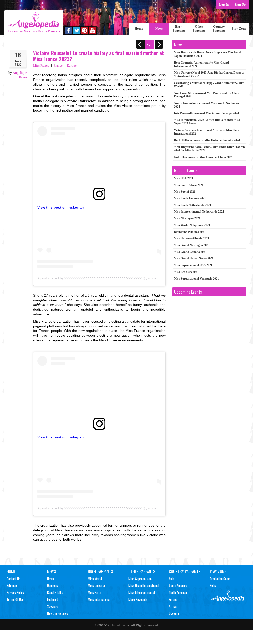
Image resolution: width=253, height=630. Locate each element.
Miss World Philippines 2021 (192, 225)
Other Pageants (199, 28)
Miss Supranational (140, 578)
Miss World (95, 578)
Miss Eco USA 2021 (186, 272)
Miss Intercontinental (141, 592)
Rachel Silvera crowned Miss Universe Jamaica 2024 (207, 140)
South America (178, 585)
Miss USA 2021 (183, 178)
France (58, 65)
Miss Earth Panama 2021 (190, 198)
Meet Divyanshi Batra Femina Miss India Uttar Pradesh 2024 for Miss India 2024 (209, 148)
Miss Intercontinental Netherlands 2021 (199, 211)
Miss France (41, 65)
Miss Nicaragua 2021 (187, 218)
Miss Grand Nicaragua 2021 (192, 245)
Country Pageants (219, 28)
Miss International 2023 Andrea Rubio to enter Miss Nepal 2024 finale (207, 121)
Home (139, 28)
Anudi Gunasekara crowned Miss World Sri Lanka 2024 (206, 104)
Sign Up (240, 4)
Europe (72, 65)
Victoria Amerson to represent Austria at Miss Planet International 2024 (207, 131)
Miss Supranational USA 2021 (193, 265)
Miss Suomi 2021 (184, 191)
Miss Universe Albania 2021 (191, 238)
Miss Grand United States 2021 (193, 258)
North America (178, 592)
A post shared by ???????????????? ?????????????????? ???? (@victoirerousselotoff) (107, 278)
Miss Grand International (143, 585)
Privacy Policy (15, 592)
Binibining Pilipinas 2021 (190, 231)
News (159, 28)
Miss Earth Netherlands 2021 (192, 205)
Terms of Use (15, 599)
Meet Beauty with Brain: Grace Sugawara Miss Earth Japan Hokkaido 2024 (208, 54)
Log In (224, 4)
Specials (52, 606)
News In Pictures (57, 613)
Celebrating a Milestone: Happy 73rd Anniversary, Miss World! (209, 84)
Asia (171, 578)
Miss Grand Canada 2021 (190, 252)
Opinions (52, 585)
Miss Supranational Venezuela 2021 (196, 278)
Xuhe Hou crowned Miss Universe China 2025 (203, 157)
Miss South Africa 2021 (188, 185)
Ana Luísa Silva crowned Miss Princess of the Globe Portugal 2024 (207, 94)
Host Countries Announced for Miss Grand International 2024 (201, 64)
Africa (173, 606)
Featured (52, 599)
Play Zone (239, 28)
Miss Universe (96, 585)
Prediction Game (220, 578)
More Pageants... (138, 599)
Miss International (99, 599)
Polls (213, 585)
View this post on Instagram (60, 207)
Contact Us (13, 578)
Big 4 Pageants (179, 28)
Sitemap (12, 585)
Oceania (174, 613)
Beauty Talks (55, 592)
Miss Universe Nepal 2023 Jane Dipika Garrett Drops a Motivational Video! (209, 74)
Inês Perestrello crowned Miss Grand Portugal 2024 (206, 113)
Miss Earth (94, 592)
